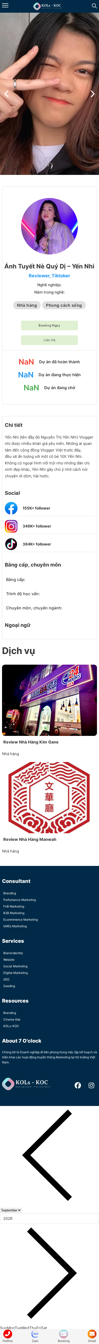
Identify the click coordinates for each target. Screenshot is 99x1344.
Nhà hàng (27, 305)
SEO (6, 979)
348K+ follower (37, 526)
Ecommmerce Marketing (20, 919)
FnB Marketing (13, 906)
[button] (6, 93)
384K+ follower (37, 544)
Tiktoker (61, 275)
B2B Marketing (13, 913)
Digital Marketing (15, 973)
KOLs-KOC (11, 1026)
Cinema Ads (11, 1019)
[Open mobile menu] (5, 5)
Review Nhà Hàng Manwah (29, 839)
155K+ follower (36, 508)
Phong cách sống (64, 305)
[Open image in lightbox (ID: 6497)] (49, 94)
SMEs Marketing (15, 926)
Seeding (9, 986)
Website (8, 959)
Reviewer (39, 275)
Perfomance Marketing (19, 900)
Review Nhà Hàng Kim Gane (31, 741)
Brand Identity (13, 953)
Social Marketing (15, 966)
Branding (9, 893)
